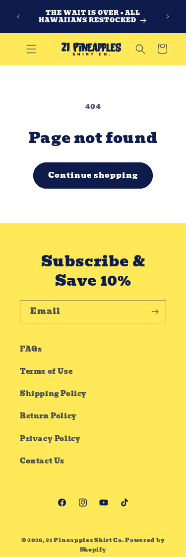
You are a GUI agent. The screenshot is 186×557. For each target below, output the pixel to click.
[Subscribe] (155, 311)
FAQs (31, 349)
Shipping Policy (53, 393)
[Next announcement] (168, 16)
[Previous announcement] (18, 16)
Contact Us (42, 461)
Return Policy (48, 415)
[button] (31, 49)
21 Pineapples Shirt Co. (85, 540)
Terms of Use (46, 371)
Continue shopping (93, 175)
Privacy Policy (50, 438)
